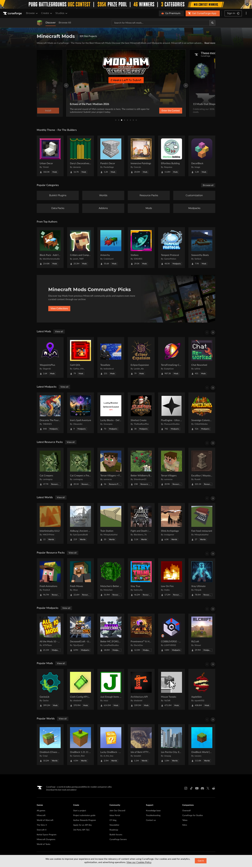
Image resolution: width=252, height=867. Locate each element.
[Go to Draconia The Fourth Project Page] (50, 412)
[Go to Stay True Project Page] (141, 578)
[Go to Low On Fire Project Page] (171, 578)
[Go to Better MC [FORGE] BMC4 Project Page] (110, 634)
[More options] (246, 13)
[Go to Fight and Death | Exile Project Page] (141, 523)
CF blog (113, 820)
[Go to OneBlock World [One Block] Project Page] (201, 744)
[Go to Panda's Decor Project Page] (110, 156)
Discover (51, 22)
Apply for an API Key (82, 825)
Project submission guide (84, 815)
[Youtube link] (197, 788)
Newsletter (114, 825)
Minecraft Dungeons (46, 839)
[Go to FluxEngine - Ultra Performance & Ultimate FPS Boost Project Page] (171, 412)
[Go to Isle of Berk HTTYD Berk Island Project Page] (141, 744)
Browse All (65, 22)
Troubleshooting (153, 815)
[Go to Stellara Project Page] (141, 247)
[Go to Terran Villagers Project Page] (171, 468)
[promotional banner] (126, 4)
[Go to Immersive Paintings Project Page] (141, 156)
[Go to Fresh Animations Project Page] (50, 578)
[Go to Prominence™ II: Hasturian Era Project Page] (141, 634)
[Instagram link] (186, 788)
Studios (59, 13)
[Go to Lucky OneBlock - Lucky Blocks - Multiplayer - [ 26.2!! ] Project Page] (110, 744)
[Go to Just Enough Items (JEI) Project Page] (110, 689)
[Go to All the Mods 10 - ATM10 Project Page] (50, 634)
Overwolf (186, 811)
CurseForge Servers (118, 839)
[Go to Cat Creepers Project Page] (50, 468)
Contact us (151, 820)
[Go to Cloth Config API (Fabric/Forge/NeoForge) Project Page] (80, 689)
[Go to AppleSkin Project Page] (201, 689)
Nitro (184, 825)
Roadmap (114, 830)
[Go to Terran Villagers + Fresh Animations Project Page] (110, 468)
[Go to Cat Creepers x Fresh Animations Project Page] (80, 468)
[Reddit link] (213, 788)
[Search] (212, 23)
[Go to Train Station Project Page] (110, 523)
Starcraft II (41, 830)
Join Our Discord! (117, 811)
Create (45, 13)
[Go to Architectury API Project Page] (141, 689)
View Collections (59, 308)
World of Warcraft (45, 820)
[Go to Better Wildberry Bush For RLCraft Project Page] (141, 468)
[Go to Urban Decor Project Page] (50, 156)
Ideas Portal (115, 815)
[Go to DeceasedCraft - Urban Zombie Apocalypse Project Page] (80, 634)
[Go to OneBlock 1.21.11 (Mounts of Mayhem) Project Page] (80, 744)
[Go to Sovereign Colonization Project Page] (201, 412)
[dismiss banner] (247, 4)
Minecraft (41, 815)
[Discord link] (202, 788)
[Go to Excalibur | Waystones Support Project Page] (201, 468)
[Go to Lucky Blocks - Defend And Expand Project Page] (110, 412)
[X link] (208, 788)
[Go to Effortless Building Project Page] (171, 156)
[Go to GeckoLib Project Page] (50, 689)
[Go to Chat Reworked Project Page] (201, 357)
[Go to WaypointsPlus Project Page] (50, 357)
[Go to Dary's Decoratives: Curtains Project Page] (80, 156)
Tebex (184, 820)
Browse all (208, 185)
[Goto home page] (12, 13)
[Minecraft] (40, 23)
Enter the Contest (171, 110)
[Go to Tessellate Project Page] (110, 357)
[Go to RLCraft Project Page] (201, 634)
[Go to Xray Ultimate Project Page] (201, 578)
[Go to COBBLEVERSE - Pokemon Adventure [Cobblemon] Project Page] (171, 634)
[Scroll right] (213, 332)
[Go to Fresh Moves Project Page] (80, 578)
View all (59, 331)
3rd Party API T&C (81, 830)
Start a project (79, 811)
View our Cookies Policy (138, 862)
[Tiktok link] (191, 788)
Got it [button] (201, 861)
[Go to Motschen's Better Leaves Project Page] (110, 578)
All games (41, 811)
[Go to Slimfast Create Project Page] (141, 412)
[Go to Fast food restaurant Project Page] (201, 523)
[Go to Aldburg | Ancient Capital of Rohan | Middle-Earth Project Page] (80, 523)
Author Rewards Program (84, 820)
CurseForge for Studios (192, 815)
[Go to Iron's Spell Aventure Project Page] (80, 412)
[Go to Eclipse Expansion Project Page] (141, 357)
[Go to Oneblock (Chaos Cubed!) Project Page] (50, 744)
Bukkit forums (116, 835)
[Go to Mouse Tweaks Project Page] (171, 689)
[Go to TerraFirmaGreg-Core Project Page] (171, 357)
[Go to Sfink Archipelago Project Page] (171, 523)
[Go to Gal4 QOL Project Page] (80, 357)
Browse (30, 13)
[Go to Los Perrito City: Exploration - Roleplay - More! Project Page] (171, 744)
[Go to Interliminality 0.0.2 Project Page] (50, 523)
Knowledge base (153, 811)
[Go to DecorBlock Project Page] (201, 156)
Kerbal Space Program (46, 835)
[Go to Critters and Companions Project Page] (80, 247)
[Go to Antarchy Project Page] (110, 247)
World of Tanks (43, 844)
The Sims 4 (42, 825)
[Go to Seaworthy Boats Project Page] (201, 247)
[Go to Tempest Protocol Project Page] (171, 247)
